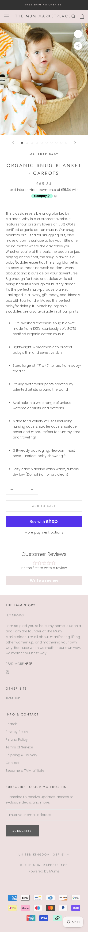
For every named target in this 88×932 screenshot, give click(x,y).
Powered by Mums (44, 871)
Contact (12, 762)
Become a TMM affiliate (25, 770)
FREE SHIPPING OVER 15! (44, 4)
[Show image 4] (37, 143)
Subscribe (22, 831)
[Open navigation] (6, 16)
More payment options (44, 532)
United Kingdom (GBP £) (42, 854)
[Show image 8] (56, 143)
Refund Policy (17, 739)
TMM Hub (13, 698)
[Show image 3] (32, 143)
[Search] (73, 16)
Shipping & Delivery (21, 755)
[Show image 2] (27, 143)
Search (11, 724)
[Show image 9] (61, 143)
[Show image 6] (47, 143)
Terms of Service (19, 747)
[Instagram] (7, 672)
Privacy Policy (17, 731)
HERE (28, 663)
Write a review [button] (44, 580)
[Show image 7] (51, 143)
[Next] (75, 142)
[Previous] (13, 142)
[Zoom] (78, 34)
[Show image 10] (66, 143)
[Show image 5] (42, 143)
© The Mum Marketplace (44, 865)
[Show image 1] (22, 143)
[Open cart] (82, 16)
